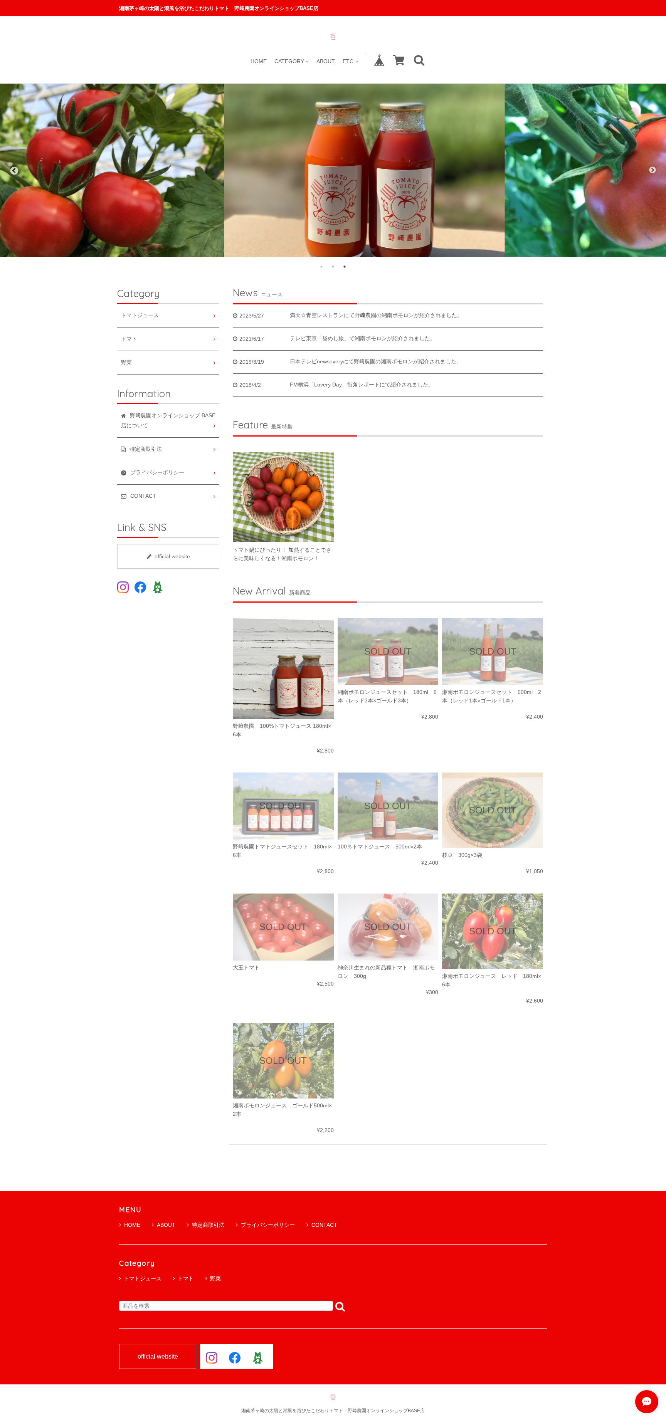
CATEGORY (289, 61)
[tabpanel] (333, 170)
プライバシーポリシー (268, 1225)
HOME (259, 61)
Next (652, 170)
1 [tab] (321, 266)
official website (172, 556)
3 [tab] (344, 266)
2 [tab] (333, 266)
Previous (13, 170)
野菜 (126, 362)
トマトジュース (140, 315)
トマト (129, 339)
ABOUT (325, 61)
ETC (348, 61)
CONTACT (324, 1225)
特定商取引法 (208, 1225)
